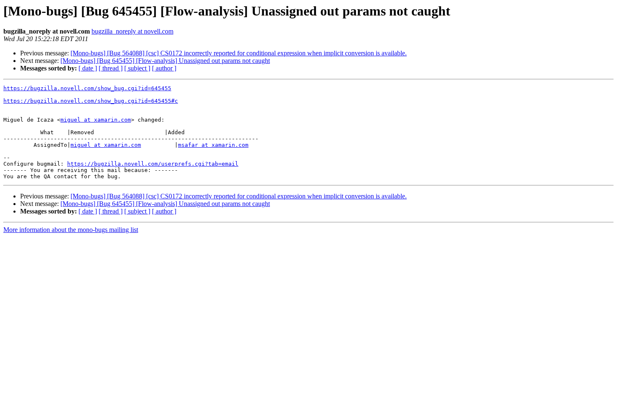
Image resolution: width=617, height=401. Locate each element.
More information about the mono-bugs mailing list (70, 229)
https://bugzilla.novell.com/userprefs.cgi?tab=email (152, 164)
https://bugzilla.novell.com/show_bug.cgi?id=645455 (87, 88)
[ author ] (164, 68)
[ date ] (87, 68)
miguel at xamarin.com (95, 120)
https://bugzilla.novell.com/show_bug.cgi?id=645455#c (90, 101)
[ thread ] (111, 68)
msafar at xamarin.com (213, 145)
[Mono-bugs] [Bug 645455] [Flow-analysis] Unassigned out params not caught (165, 60)
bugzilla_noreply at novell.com (132, 31)
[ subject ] (137, 68)
